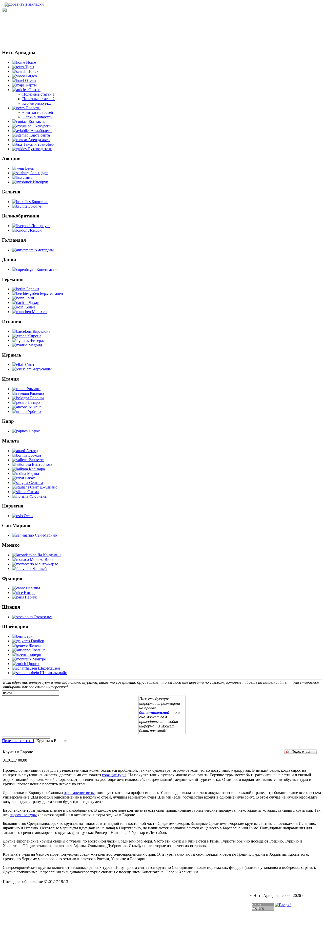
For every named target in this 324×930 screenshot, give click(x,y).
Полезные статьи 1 (18, 741)
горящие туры (114, 775)
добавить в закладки (26, 4)
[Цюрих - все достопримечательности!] (52, 43)
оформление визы (79, 792)
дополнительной (154, 712)
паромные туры (23, 815)
